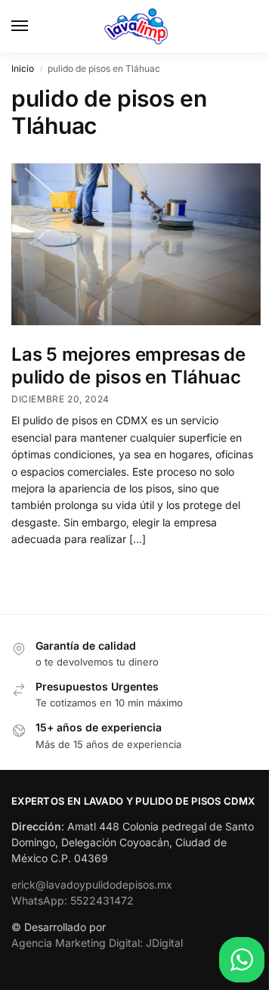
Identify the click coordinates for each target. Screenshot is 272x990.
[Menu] (34, 26)
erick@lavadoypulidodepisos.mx (91, 884)
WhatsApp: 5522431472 (72, 900)
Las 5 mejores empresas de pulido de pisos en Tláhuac (128, 365)
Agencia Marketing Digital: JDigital (97, 942)
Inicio (22, 68)
